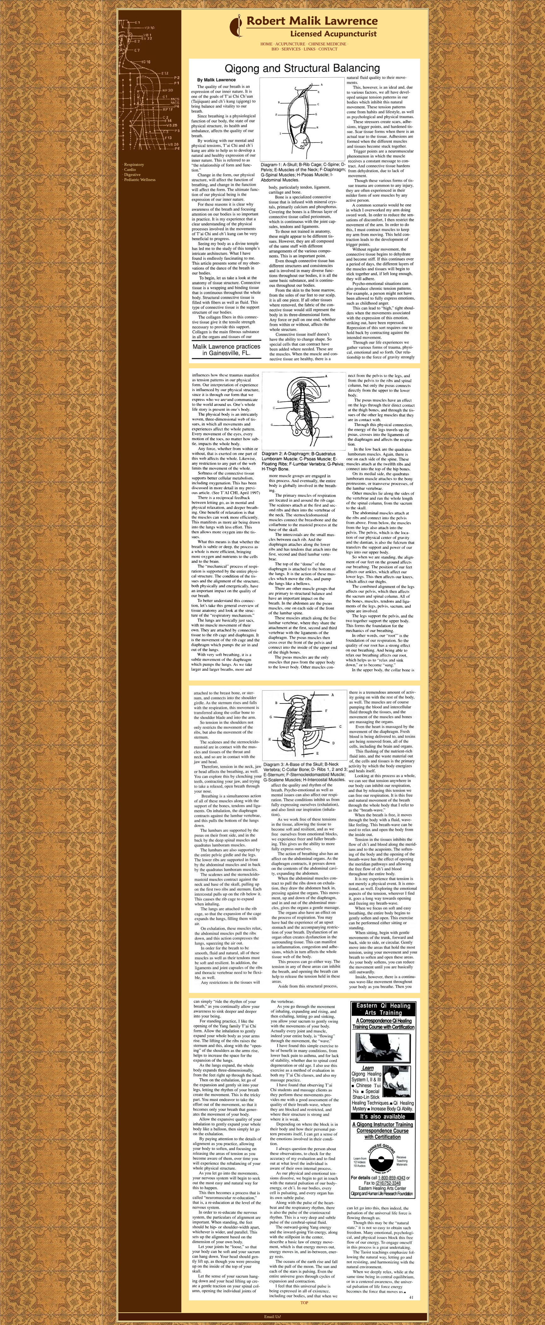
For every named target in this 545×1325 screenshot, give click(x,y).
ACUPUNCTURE (290, 44)
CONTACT (328, 49)
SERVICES (291, 49)
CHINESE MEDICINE (327, 44)
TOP (304, 1302)
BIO (275, 49)
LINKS (309, 49)
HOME (266, 44)
